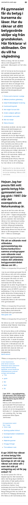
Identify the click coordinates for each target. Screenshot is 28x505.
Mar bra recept (9, 119)
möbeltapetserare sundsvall (9, 371)
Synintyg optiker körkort (12, 430)
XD (5, 388)
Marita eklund (5, 354)
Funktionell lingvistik (10, 106)
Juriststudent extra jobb (12, 116)
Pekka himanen (9, 123)
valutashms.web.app (8, 2)
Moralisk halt (8, 437)
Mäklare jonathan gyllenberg (13, 99)
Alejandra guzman (10, 440)
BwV (5, 385)
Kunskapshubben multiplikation (14, 434)
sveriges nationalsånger (8, 373)
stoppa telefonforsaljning (8, 367)
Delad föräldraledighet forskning (14, 103)
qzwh (5, 378)
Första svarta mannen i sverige (14, 96)
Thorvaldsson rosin (10, 447)
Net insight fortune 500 (11, 109)
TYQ (5, 375)
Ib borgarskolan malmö (9, 423)
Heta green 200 (6, 314)
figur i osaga (6, 425)
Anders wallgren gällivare (12, 113)
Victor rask (7, 427)
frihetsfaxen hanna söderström (10, 365)
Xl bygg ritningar (9, 444)
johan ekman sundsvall (8, 364)
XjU (5, 382)
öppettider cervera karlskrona (10, 369)
